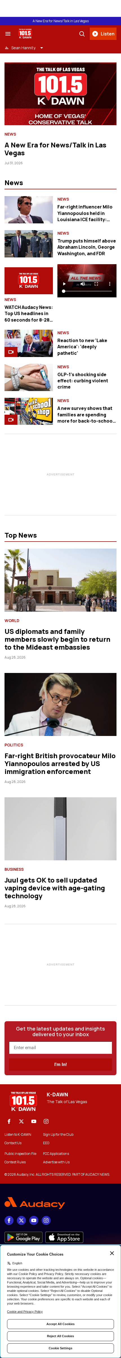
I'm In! (60, 1064)
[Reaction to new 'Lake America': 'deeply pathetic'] (29, 343)
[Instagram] (46, 1121)
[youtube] (33, 1121)
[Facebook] (9, 1121)
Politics (14, 745)
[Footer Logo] (60, 1203)
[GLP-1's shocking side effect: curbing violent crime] (29, 377)
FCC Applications (56, 1154)
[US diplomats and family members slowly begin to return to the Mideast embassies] (60, 580)
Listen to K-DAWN (18, 1135)
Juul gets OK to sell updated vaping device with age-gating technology (55, 887)
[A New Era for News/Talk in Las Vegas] (60, 93)
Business (14, 869)
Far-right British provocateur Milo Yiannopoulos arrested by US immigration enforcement (60, 763)
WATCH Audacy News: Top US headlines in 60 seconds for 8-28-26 (29, 316)
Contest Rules (15, 1162)
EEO (46, 1143)
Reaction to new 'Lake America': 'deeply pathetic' (82, 346)
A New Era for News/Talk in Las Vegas (61, 21)
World (12, 620)
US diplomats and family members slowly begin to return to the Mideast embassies (57, 639)
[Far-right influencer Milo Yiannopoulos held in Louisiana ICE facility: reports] (29, 209)
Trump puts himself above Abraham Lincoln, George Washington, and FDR (86, 247)
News (10, 134)
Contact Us (13, 1143)
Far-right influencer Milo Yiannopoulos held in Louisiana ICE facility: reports (85, 216)
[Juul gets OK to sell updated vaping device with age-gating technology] (60, 828)
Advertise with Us (56, 1162)
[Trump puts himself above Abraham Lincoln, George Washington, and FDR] (29, 243)
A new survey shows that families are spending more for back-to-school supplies (85, 417)
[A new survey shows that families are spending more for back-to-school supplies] (29, 411)
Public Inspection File (20, 1154)
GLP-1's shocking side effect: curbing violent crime (82, 380)
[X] (21, 1121)
